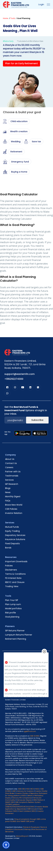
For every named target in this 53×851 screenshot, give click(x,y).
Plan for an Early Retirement (21, 63)
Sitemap (27, 829)
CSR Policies (11, 508)
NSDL (37, 789)
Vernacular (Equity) (24, 800)
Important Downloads (16, 561)
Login (41, 4)
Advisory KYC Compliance (22, 798)
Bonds (8, 547)
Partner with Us (12, 471)
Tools (12, 18)
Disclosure (19, 829)
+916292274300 (13, 379)
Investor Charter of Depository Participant (31, 793)
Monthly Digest (12, 496)
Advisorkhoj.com (22, 836)
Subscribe (37, 420)
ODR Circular (32, 809)
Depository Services (15, 535)
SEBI (19, 789)
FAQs (7, 500)
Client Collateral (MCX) (28, 811)
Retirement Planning (15, 638)
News (7, 492)
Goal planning (12, 616)
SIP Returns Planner (15, 630)
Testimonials (11, 475)
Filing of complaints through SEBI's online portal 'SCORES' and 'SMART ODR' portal (25, 820)
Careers (9, 467)
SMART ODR (9, 802)
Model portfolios (13, 608)
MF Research (11, 484)
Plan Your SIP (11, 600)
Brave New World (13, 504)
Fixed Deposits (12, 543)
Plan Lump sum (13, 604)
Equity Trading (12, 531)
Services (9, 479)
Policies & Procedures (31, 827)
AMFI (14, 791)
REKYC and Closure (14, 582)
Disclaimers (11, 569)
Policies (9, 565)
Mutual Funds (12, 526)
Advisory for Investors (25, 791)
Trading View (11, 586)
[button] (6, 845)
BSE (23, 789)
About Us (9, 459)
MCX (32, 789)
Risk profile (10, 612)
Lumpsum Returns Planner (18, 634)
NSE (27, 789)
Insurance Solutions (15, 539)
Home (5, 18)
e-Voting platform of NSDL (16, 795)
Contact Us (11, 463)
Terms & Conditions (15, 573)
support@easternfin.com (19, 374)
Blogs (7, 488)
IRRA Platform (38, 800)
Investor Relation (13, 513)
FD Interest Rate (13, 578)
